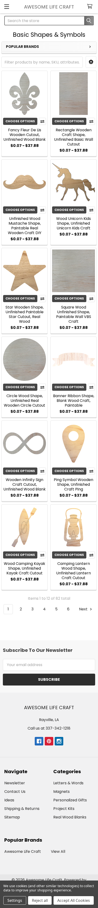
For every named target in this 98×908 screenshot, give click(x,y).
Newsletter (14, 783)
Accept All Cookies (73, 900)
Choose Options (20, 121)
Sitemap (12, 817)
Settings (14, 900)
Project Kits (63, 808)
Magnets (61, 791)
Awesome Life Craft (22, 851)
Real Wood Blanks (69, 817)
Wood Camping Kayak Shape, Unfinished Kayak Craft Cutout (24, 568)
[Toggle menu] (6, 6)
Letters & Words (68, 783)
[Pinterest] (49, 741)
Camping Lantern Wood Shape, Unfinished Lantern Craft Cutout (73, 571)
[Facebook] (39, 741)
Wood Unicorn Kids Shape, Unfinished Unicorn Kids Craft (73, 223)
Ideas (9, 800)
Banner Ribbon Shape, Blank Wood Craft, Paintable (73, 400)
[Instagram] (59, 741)
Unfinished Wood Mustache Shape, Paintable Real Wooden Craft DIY (24, 226)
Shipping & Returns (21, 808)
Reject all (40, 900)
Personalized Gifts (70, 800)
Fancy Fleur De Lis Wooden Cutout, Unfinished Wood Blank (24, 134)
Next (83, 609)
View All (58, 851)
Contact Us (14, 791)
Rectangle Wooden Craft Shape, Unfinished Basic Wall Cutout (73, 137)
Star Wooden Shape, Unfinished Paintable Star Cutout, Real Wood (24, 314)
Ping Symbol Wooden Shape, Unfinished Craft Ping (73, 484)
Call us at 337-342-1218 (49, 728)
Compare (42, 121)
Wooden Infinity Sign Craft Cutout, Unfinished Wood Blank (24, 484)
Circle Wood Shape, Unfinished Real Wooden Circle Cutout (24, 400)
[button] (91, 62)
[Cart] (90, 6)
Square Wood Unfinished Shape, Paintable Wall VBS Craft (73, 314)
